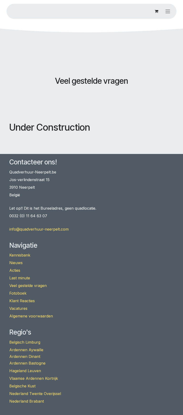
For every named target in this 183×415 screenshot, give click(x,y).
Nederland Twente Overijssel (35, 393)
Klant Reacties (22, 300)
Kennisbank (19, 255)
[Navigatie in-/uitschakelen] (168, 11)
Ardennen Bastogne (27, 363)
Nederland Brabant (26, 401)
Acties (14, 270)
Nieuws (16, 262)
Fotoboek (17, 293)
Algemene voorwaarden (31, 316)
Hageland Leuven (25, 370)
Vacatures (18, 308)
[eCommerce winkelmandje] (156, 11)
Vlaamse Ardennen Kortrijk (33, 378)
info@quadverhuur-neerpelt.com (39, 229)
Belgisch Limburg (24, 342)
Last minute (19, 278)
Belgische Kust (22, 386)
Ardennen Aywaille (26, 349)
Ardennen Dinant (24, 356)
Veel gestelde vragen (28, 285)
